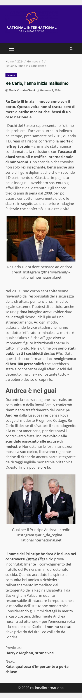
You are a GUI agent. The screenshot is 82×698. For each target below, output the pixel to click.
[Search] (71, 48)
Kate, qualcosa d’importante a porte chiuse (36, 666)
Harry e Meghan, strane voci (29, 650)
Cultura (11, 75)
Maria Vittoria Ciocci (22, 90)
